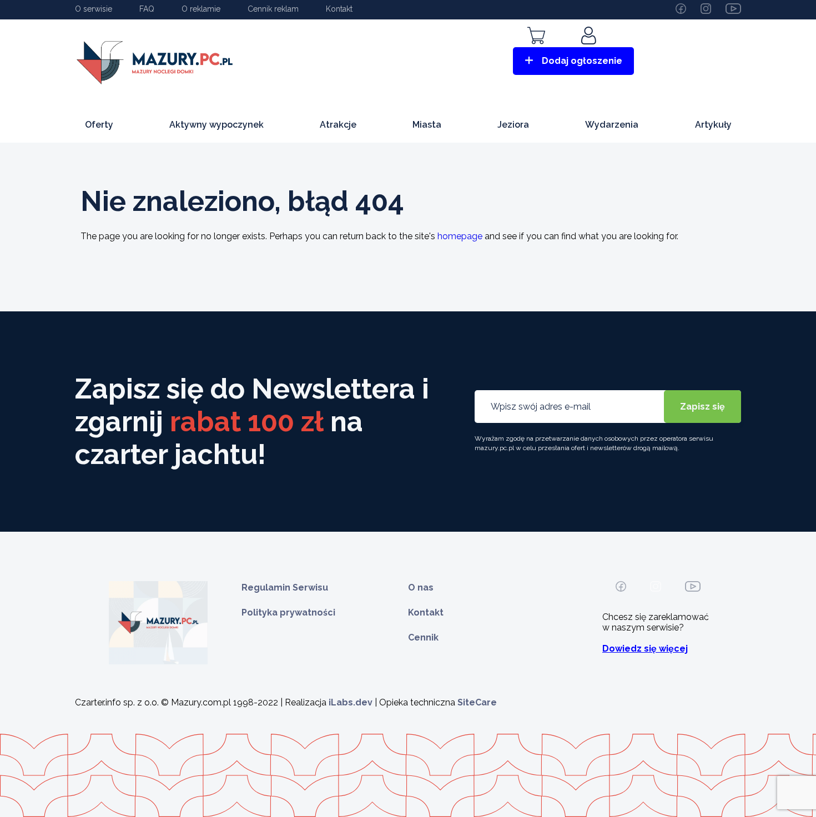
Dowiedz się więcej (645, 648)
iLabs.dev (350, 702)
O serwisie (93, 8)
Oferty (99, 124)
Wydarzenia (611, 124)
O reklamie (201, 8)
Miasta (426, 124)
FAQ (146, 8)
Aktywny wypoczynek (216, 124)
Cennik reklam (273, 8)
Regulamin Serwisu (284, 587)
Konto (590, 51)
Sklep (536, 51)
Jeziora (513, 124)
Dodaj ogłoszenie (582, 61)
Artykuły (713, 124)
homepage (459, 236)
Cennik (423, 637)
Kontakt (339, 8)
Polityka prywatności (288, 612)
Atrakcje (338, 124)
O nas (421, 587)
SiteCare (477, 702)
